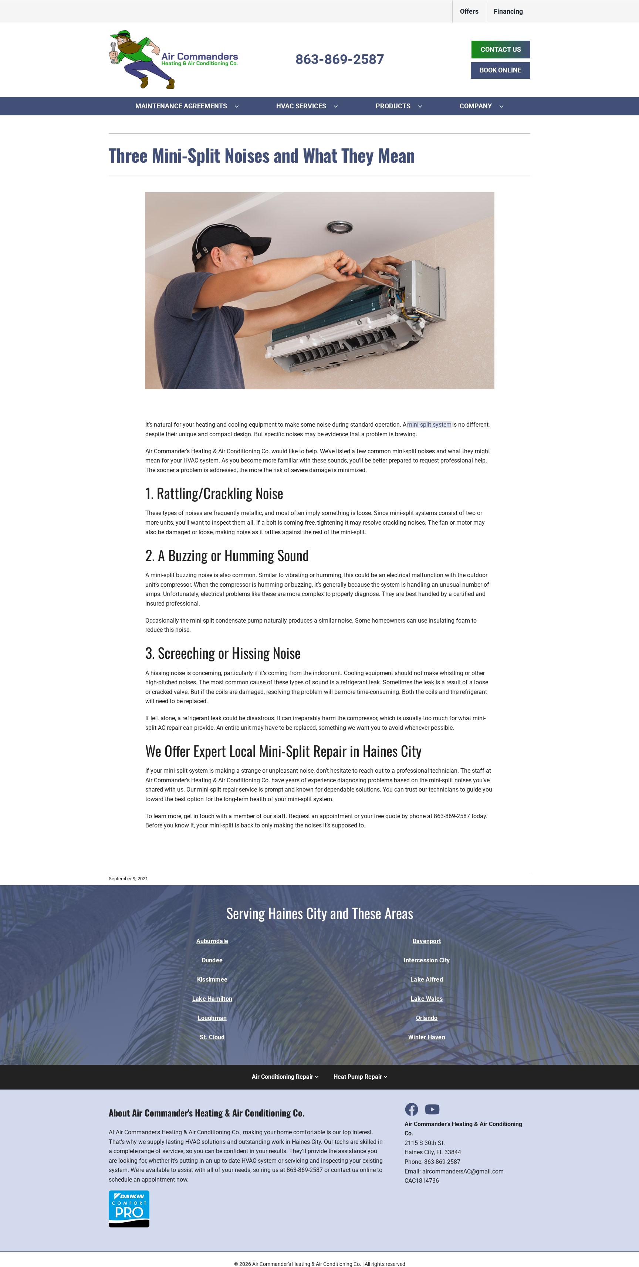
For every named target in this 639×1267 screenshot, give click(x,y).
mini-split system (429, 424)
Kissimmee (212, 979)
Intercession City (427, 960)
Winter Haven (426, 1037)
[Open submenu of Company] (505, 106)
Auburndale (212, 941)
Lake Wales (427, 998)
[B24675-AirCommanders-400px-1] (173, 32)
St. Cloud (212, 1037)
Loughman (212, 1018)
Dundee (212, 960)
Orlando (427, 1018)
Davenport (427, 941)
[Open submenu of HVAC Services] (339, 106)
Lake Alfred (426, 979)
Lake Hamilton (212, 998)
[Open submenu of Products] (424, 106)
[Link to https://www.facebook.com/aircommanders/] (411, 1109)
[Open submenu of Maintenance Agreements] (240, 106)
